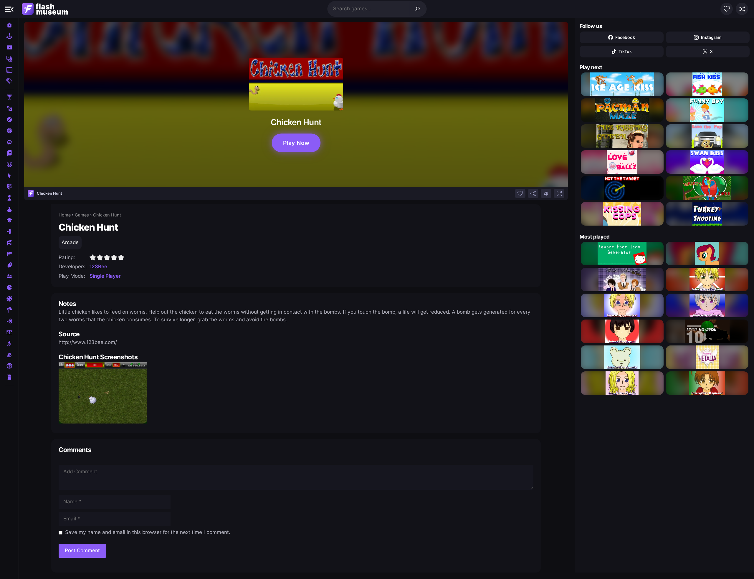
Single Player (105, 276)
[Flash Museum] (45, 9)
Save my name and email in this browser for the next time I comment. (147, 532)
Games (82, 214)
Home (65, 214)
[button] (9, 8)
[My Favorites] (726, 9)
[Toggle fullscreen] (559, 193)
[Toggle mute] (546, 193)
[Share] (533, 193)
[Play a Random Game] (742, 9)
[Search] (418, 9)
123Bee (98, 266)
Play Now (296, 143)
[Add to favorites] (520, 193)
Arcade (70, 242)
